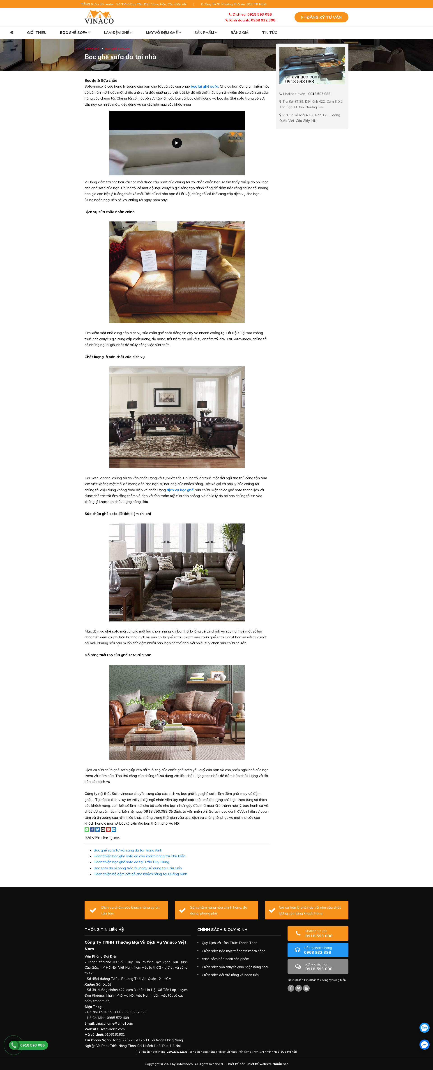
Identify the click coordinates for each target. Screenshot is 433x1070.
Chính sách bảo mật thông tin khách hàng (233, 951)
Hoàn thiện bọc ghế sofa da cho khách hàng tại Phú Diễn (139, 856)
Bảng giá (240, 32)
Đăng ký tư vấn (323, 17)
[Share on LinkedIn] (114, 829)
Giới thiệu (36, 32)
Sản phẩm (204, 32)
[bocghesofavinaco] (291, 988)
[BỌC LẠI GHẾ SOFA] (99, 16)
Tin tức (269, 32)
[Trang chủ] (11, 32)
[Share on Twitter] (97, 829)
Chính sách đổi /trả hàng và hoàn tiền (230, 975)
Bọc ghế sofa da (117, 49)
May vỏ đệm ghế (162, 32)
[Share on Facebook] (92, 829)
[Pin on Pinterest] (108, 829)
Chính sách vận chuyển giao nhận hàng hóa (235, 967)
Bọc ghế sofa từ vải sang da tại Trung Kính (128, 850)
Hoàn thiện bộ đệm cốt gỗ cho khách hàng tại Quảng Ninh (140, 874)
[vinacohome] (298, 988)
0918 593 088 (318, 933)
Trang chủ (92, 49)
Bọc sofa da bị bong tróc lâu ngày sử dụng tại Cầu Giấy (138, 868)
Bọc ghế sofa (74, 32)
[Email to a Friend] (103, 829)
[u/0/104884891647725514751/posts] (306, 988)
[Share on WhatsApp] (87, 829)
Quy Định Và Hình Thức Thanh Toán (229, 943)
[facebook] (424, 1045)
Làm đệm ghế (117, 32)
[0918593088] (424, 1028)
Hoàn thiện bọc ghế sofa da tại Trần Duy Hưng (131, 862)
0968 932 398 (318, 950)
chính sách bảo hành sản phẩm (225, 959)
